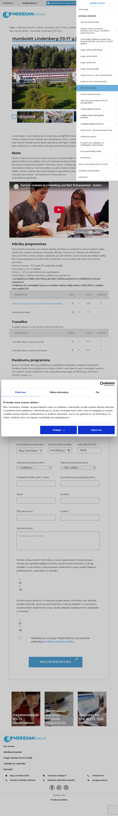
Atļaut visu (96, 430)
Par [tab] (97, 392)
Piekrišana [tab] (20, 392)
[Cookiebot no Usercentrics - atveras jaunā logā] (102, 384)
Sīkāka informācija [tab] (59, 392)
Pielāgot (57, 430)
